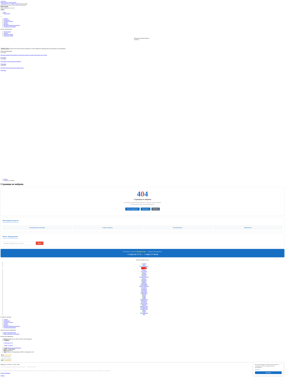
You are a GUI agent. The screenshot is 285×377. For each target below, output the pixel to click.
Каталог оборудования (132, 209)
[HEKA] (144, 282)
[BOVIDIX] (144, 269)
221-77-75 (5, 4)
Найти (2, 9)
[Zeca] (144, 310)
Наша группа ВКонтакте (10, 332)
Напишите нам (141, 251)
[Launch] (144, 287)
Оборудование (7, 31)
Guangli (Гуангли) (144, 277)
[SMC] (144, 297)
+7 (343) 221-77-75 (134, 254)
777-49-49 (14, 4)
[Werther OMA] (144, 306)
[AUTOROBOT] (144, 266)
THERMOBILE (144, 299)
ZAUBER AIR (144, 309)
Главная (6, 18)
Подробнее (3, 57)
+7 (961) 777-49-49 (151, 254)
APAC (144, 265)
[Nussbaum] (144, 289)
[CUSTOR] (144, 271)
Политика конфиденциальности (12, 25)
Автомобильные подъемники (37, 227)
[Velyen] (144, 305)
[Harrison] (144, 279)
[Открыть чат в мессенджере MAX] (3, 375)
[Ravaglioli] (144, 291)
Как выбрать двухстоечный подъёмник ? (11, 61)
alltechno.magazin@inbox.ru (14, 348)
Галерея (5, 22)
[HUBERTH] (144, 285)
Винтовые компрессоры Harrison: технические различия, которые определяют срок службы (24, 55)
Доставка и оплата (8, 21)
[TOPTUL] (144, 302)
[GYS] (144, 278)
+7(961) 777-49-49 (8, 345)
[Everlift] (144, 274)
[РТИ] (144, 311)
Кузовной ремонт (177, 227)
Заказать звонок (5, 48)
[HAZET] (144, 281)
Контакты (6, 24)
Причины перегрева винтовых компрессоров (12, 68)
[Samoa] (144, 294)
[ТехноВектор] (144, 313)
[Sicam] (144, 295)
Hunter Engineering (144, 286)
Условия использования (10, 26)
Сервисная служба (8, 35)
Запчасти (6, 33)
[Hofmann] (144, 283)
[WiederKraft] (143, 307)
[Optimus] (144, 290)
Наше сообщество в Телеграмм (11, 334)
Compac (144, 270)
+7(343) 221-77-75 (8, 343)
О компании (7, 20)
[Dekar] (144, 273)
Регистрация (7, 13)
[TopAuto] (144, 301)
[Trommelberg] (144, 303)
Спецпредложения (8, 34)
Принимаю (268, 372)
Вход (5, 12)
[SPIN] (144, 298)
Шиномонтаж (248, 227)
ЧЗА (144, 314)
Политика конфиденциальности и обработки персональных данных (13, 366)
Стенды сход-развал (107, 227)
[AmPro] (144, 263)
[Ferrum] (144, 275)
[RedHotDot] (144, 293)
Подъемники (145, 209)
